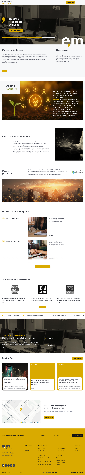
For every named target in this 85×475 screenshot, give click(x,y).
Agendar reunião (49, 417)
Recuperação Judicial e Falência (61, 463)
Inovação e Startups (60, 460)
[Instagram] (8, 465)
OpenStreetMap (29, 422)
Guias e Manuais (79, 453)
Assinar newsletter (77, 435)
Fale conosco (70, 2)
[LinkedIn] (11, 465)
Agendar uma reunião (42, 28)
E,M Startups (28, 445)
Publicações (78, 450)
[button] (21, 410)
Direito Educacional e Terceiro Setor (45, 458)
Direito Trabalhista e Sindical (62, 453)
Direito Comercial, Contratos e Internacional (44, 465)
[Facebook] (6, 465)
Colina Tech (54, 472)
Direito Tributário (60, 455)
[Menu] (82, 2)
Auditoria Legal (41, 448)
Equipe (27, 450)
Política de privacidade (77, 472)
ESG (57, 457)
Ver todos (42, 306)
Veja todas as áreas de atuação (42, 267)
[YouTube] (3, 465)
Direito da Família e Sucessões (45, 461)
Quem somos (28, 448)
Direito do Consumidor (43, 453)
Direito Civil (41, 450)
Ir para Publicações (77, 358)
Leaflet (23, 422)
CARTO (38, 422)
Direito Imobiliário (60, 448)
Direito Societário (60, 450)
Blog (76, 448)
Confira (5, 71)
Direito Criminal (41, 455)
